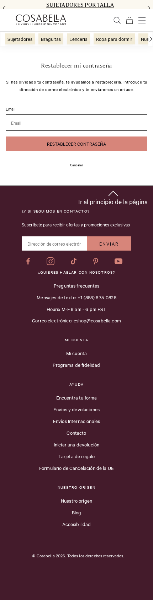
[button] (113, 196)
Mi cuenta (76, 353)
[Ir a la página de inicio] (40, 20)
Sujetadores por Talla (80, 4)
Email (11, 109)
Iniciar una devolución (76, 444)
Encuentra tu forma (76, 397)
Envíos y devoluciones (76, 409)
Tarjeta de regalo (76, 456)
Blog (76, 512)
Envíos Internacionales (76, 421)
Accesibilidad (76, 524)
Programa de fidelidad (76, 364)
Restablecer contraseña (76, 143)
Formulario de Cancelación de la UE (76, 468)
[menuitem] (20, 38)
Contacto (76, 432)
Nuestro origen (76, 500)
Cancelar (76, 164)
